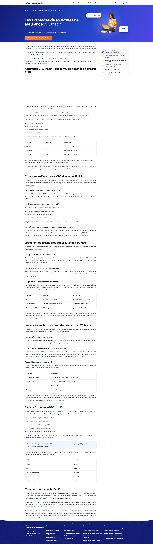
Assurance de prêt (55, 2)
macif (38, 10)
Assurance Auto (66, 2)
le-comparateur (30, 10)
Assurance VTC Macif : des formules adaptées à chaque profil (115, 51)
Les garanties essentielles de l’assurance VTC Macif (115, 60)
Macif (42, 113)
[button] (126, 47)
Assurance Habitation (88, 2)
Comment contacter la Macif (112, 72)
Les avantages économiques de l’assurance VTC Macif (113, 65)
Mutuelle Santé (77, 2)
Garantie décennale (100, 2)
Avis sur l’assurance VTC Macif (113, 69)
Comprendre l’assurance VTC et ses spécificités (114, 56)
